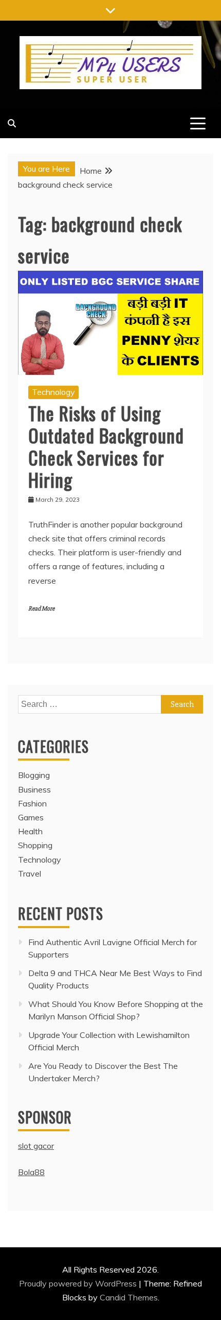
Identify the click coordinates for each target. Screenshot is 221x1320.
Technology (53, 392)
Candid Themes (129, 1297)
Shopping (35, 845)
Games (31, 817)
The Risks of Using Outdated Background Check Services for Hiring (106, 446)
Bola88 (31, 1172)
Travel (29, 873)
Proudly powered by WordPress (79, 1283)
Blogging (34, 775)
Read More (41, 609)
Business (34, 789)
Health (30, 831)
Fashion (32, 803)
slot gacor (36, 1146)
